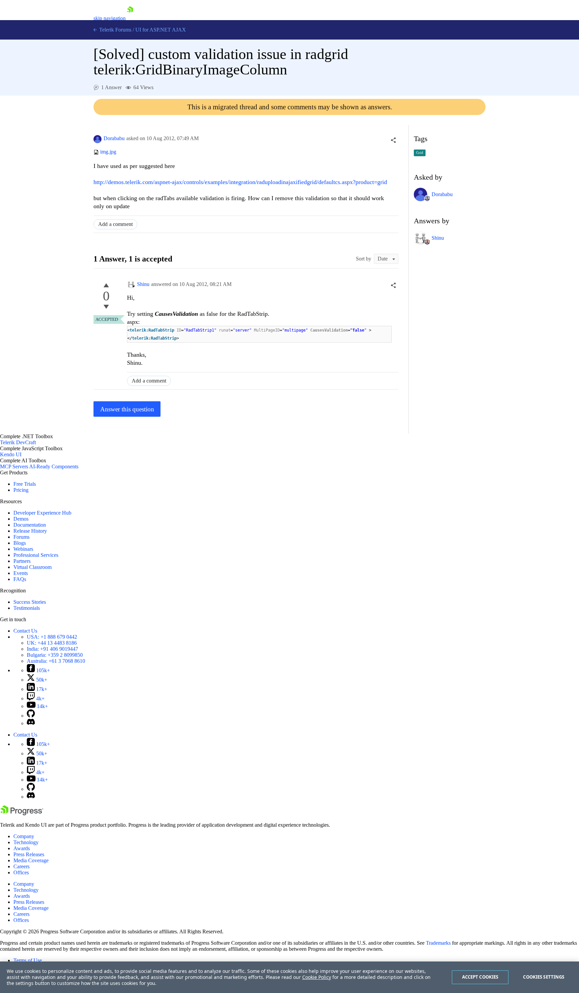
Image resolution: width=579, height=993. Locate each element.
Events (20, 573)
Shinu (143, 284)
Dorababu (114, 138)
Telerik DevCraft (18, 442)
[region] (289, 977)
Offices (21, 872)
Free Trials (24, 484)
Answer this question (127, 409)
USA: (52, 637)
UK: (52, 643)
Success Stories (29, 602)
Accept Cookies (480, 977)
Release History (30, 531)
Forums (21, 537)
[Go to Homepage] (130, 18)
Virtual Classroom (32, 567)
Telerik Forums (114, 30)
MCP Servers (14, 466)
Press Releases (28, 854)
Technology (26, 842)
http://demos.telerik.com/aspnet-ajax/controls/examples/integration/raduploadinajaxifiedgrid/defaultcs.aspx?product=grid (240, 182)
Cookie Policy (316, 977)
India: (52, 649)
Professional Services (35, 555)
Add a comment (115, 224)
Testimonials (26, 608)
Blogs (19, 543)
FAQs (19, 579)
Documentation (29, 525)
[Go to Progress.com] (22, 813)
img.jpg (108, 152)
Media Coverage (31, 860)
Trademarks (438, 943)
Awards (21, 848)
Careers (21, 866)
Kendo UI (10, 454)
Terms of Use (27, 960)
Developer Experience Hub (42, 513)
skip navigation (109, 18)
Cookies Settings (543, 977)
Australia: (56, 661)
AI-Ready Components (53, 466)
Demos (20, 519)
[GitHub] (31, 715)
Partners (21, 561)
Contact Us (25, 631)
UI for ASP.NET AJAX (160, 30)
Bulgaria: (55, 655)
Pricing (20, 490)
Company (23, 836)
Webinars (23, 549)
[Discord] (31, 723)
